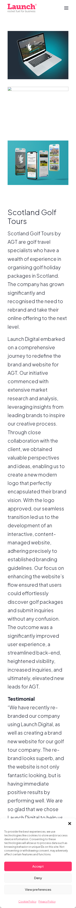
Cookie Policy (27, 901)
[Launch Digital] (22, 8)
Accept (38, 866)
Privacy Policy (47, 901)
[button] (70, 823)
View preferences (38, 889)
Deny (38, 878)
